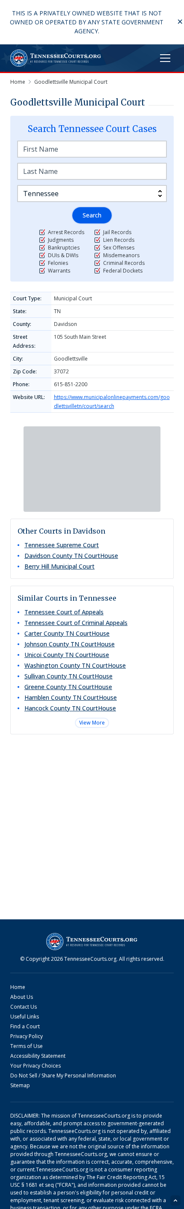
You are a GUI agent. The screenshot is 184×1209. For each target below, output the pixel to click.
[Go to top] (175, 1200)
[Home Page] (55, 58)
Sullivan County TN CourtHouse (68, 676)
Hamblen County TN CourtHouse (70, 697)
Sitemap (20, 1085)
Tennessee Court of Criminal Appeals (76, 623)
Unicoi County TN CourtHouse (66, 655)
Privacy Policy (26, 1036)
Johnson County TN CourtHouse (69, 644)
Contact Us (23, 1006)
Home (17, 987)
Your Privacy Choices (35, 1065)
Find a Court (25, 1026)
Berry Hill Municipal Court (59, 566)
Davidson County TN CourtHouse (71, 556)
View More (92, 722)
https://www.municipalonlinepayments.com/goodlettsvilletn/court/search (112, 401)
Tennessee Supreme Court (61, 545)
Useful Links (24, 1016)
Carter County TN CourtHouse (67, 633)
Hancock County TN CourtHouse (70, 708)
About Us (21, 997)
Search (92, 215)
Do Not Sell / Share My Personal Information (63, 1075)
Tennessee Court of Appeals (64, 612)
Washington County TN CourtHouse (75, 665)
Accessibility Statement (37, 1055)
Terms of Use (26, 1046)
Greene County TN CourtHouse (68, 687)
